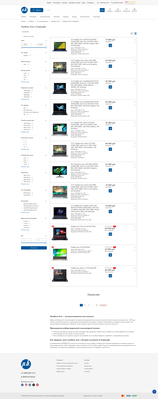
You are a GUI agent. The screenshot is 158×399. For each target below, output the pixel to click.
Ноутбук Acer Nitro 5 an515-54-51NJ (83, 226)
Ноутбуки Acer (55, 21)
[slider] (22, 47)
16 (96, 305)
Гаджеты (74, 17)
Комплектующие (85, 17)
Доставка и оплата (74, 3)
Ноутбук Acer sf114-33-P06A (80, 247)
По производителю (42, 21)
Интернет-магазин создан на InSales (93, 396)
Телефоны (66, 17)
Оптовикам (90, 3)
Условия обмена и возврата (64, 368)
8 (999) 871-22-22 (118, 3)
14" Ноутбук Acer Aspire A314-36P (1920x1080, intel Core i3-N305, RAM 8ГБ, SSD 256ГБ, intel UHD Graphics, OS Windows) (85, 125)
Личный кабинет (88, 368)
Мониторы (57, 17)
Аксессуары (96, 17)
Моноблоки (33, 17)
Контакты (64, 3)
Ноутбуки (23, 17)
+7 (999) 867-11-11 (104, 3)
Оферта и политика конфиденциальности (67, 363)
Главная (23, 21)
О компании (56, 3)
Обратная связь (61, 371)
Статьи (84, 3)
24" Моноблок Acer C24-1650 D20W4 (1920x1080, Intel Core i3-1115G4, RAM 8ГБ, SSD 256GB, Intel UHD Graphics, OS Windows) (84, 167)
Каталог (49, 3)
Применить (34, 248)
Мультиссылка (88, 366)
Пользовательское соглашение (65, 366)
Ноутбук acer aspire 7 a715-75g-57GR (83, 268)
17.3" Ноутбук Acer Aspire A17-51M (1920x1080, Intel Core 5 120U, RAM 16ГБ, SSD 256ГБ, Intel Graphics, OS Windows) (83, 146)
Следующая (103, 305)
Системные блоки (45, 17)
